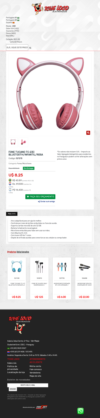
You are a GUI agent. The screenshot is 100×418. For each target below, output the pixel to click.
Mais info (12, 214)
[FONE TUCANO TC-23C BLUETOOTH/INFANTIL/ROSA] (13, 141)
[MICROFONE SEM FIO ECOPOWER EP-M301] (84, 266)
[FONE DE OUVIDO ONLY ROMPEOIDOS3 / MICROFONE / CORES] (39, 266)
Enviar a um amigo (47, 201)
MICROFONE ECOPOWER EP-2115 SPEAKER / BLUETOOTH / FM (62, 285)
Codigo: (12, 158)
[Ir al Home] (50, 9)
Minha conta (35, 366)
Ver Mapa (35, 341)
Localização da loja (16, 372)
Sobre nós (11, 363)
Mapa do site (35, 376)
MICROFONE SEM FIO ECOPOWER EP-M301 (84, 284)
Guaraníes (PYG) (12, 31)
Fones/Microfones (24, 164)
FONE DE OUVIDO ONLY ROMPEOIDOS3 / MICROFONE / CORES (39, 285)
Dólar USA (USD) (12, 28)
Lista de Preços (16, 42)
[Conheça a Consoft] (41, 407)
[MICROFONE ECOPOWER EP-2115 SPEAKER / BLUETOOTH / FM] (61, 266)
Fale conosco (36, 369)
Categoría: (13, 164)
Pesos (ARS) (11, 33)
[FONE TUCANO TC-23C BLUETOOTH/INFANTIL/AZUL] (16, 266)
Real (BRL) (10, 36)
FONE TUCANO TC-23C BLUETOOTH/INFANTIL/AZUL (18, 284)
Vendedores (35, 373)
